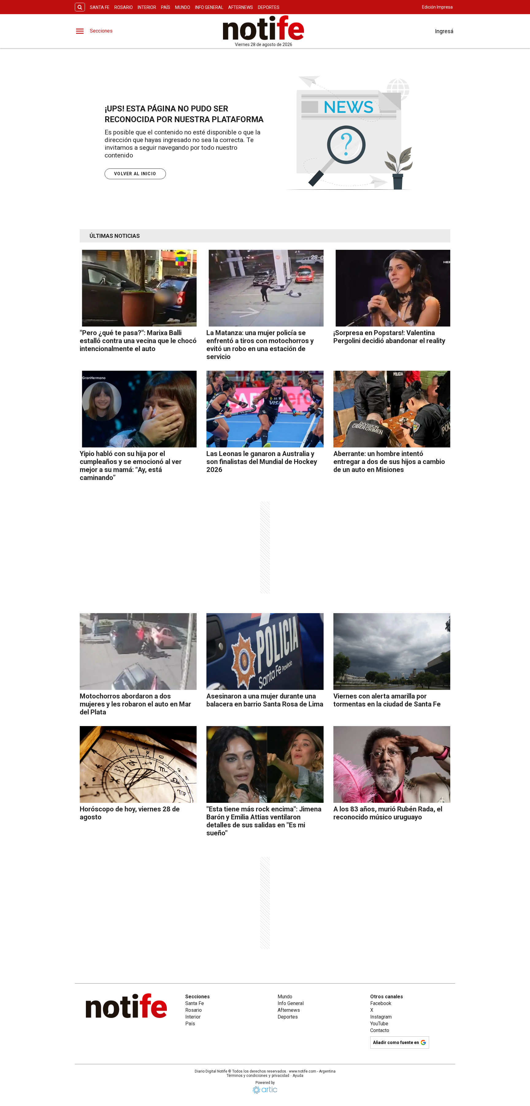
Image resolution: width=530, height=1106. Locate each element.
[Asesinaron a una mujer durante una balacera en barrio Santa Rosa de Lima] (264, 651)
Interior (147, 7)
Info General (209, 7)
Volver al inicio (135, 173)
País (165, 7)
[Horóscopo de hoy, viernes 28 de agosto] (138, 764)
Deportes (268, 7)
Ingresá (444, 31)
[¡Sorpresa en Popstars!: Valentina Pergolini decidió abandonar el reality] (391, 288)
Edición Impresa (437, 7)
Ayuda (298, 1075)
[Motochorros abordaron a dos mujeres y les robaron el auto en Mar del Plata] (138, 651)
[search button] (80, 7)
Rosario (123, 7)
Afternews (240, 7)
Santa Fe (99, 7)
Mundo (182, 7)
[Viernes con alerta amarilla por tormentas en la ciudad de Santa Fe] (391, 651)
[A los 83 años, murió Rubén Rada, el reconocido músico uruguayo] (391, 764)
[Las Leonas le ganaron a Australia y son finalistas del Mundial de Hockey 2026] (264, 409)
